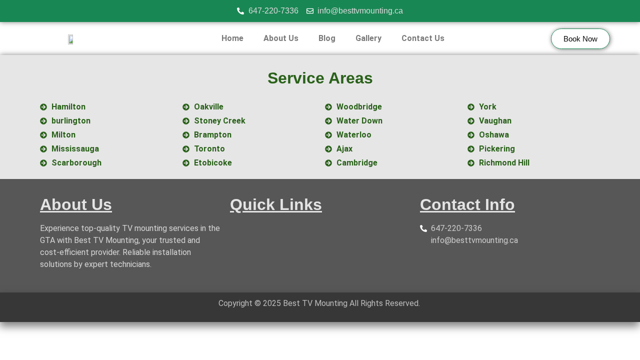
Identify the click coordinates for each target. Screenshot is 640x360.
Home (233, 38)
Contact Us (423, 38)
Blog (327, 38)
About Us (281, 38)
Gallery (369, 38)
